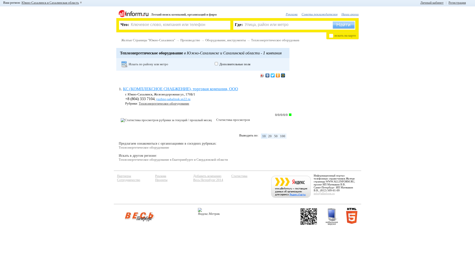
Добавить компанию (207, 176)
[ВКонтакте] (267, 75)
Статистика (239, 176)
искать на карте (345, 35)
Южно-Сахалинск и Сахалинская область (50, 2)
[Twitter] (272, 75)
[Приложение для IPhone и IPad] (308, 216)
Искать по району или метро (148, 64)
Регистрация (457, 2)
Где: (239, 24)
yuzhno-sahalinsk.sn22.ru (173, 99)
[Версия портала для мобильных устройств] (332, 216)
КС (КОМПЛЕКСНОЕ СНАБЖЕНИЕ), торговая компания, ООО (180, 89)
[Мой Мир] (283, 75)
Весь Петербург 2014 (208, 180)
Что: (124, 24)
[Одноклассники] (278, 75)
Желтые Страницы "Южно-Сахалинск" (148, 40)
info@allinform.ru (324, 193)
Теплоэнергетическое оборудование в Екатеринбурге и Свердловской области (173, 159)
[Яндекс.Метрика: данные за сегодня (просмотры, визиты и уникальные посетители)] (209, 212)
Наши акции (350, 14)
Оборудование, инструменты (225, 40)
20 (270, 136)
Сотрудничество (128, 180)
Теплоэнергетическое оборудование (276, 40)
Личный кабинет (432, 2)
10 (264, 136)
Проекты (161, 180)
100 (282, 136)
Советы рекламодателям (319, 14)
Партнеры (124, 176)
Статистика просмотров (233, 120)
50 (276, 136)
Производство (190, 40)
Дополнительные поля (234, 64)
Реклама (292, 14)
